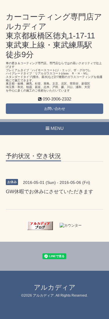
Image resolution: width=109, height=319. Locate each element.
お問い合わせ (54, 109)
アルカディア (55, 287)
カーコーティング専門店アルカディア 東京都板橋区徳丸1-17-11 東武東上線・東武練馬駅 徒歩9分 (54, 35)
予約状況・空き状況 (33, 156)
